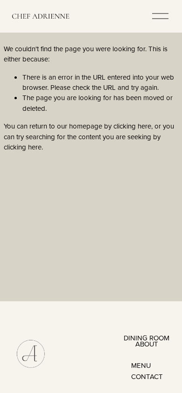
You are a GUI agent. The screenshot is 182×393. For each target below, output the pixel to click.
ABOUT (146, 344)
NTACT (152, 376)
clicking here (132, 126)
